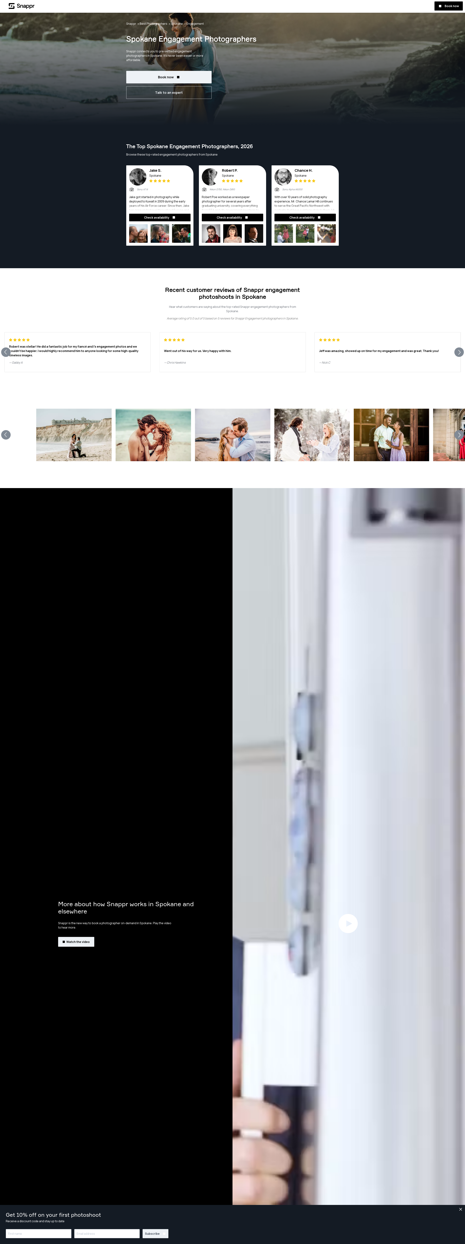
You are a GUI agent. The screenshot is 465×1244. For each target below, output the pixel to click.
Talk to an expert (169, 92)
